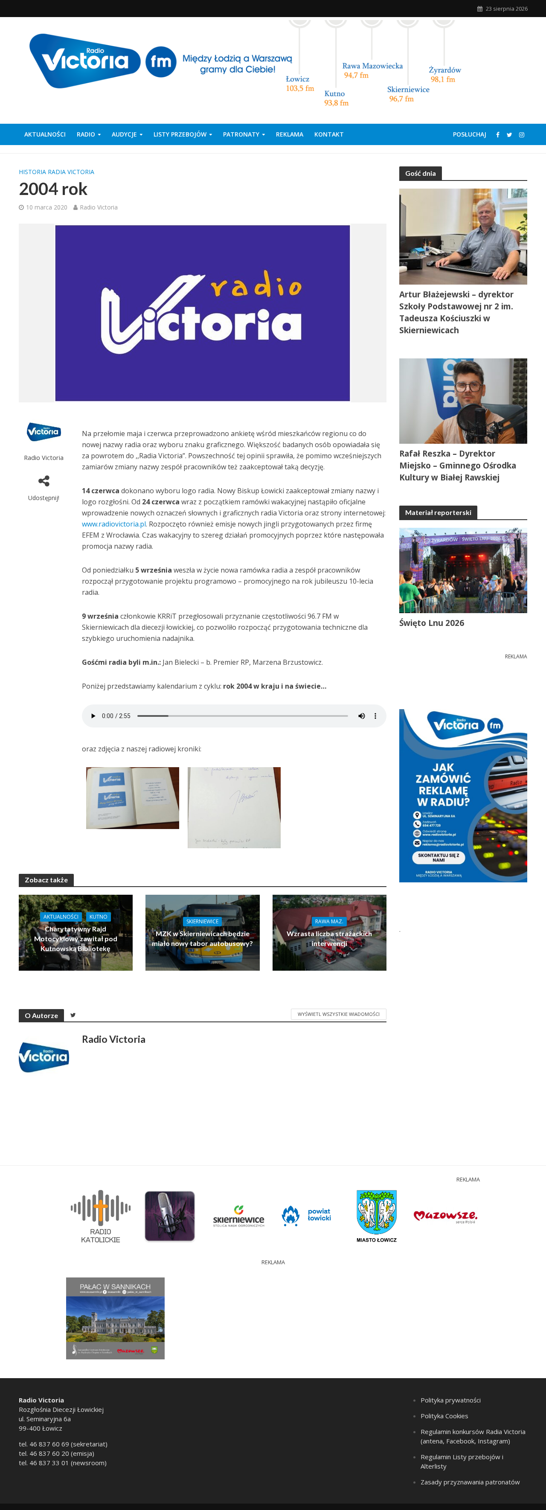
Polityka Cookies (444, 1415)
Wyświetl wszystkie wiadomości (339, 1014)
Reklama (289, 134)
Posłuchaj (469, 134)
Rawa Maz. (329, 921)
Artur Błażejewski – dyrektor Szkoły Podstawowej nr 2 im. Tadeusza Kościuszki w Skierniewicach (456, 312)
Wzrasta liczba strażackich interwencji (329, 938)
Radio (86, 134)
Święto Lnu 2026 (431, 622)
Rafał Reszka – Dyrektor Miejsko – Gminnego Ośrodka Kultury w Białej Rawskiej (457, 465)
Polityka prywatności (451, 1400)
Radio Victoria (99, 207)
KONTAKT (329, 134)
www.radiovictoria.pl (114, 524)
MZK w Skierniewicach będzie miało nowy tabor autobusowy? (202, 938)
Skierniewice (202, 921)
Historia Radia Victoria (56, 172)
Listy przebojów (180, 134)
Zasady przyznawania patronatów (470, 1482)
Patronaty (241, 134)
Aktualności (45, 134)
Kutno (98, 916)
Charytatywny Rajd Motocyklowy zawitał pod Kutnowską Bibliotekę (75, 938)
